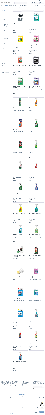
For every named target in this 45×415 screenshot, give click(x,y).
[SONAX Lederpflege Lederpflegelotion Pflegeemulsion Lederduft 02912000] (36, 250)
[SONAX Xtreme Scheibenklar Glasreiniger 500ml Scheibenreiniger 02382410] (36, 313)
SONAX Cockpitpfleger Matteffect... (19, 213)
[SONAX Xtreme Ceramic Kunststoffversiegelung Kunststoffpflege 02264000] (20, 123)
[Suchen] (26, 3)
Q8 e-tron (4, 56)
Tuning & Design (6, 39)
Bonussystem (4, 70)
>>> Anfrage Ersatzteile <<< (5, 388)
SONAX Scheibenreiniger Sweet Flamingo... (34, 45)
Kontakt (13, 383)
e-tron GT (4, 58)
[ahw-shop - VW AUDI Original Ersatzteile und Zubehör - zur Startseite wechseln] (5, 3)
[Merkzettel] (32, 3)
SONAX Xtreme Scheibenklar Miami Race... (19, 362)
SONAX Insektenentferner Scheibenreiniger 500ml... (33, 171)
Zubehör (5, 40)
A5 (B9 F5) (4, 20)
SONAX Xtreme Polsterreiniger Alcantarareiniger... (34, 193)
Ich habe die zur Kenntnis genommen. (37, 389)
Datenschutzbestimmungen (37, 389)
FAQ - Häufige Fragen (15, 381)
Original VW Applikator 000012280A (19, 276)
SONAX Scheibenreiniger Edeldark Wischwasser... (35, 66)
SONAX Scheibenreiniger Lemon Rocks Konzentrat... (35, 341)
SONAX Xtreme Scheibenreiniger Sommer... (34, 87)
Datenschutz (24, 388)
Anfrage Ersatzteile (14, 382)
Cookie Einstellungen (25, 382)
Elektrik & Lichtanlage (6, 26)
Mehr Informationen (13, 413)
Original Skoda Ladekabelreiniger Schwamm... (19, 23)
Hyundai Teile (4, 67)
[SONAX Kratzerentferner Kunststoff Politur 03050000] (20, 144)
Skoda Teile (4, 65)
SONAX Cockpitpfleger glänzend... (19, 107)
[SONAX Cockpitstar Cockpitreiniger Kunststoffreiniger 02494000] (36, 102)
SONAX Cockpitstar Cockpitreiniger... (35, 107)
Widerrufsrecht (24, 383)
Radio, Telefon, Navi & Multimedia (6, 34)
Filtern (16, 10)
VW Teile (3, 61)
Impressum (24, 389)
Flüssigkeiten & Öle (6, 31)
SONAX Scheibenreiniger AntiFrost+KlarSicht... (33, 277)
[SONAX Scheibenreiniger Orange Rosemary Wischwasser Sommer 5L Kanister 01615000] (20, 81)
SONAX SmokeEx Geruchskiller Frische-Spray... (36, 129)
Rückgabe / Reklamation (15, 385)
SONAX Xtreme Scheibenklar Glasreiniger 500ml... (34, 319)
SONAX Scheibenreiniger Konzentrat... (20, 319)
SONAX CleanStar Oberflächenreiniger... (36, 149)
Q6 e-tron (4, 52)
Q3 (3, 48)
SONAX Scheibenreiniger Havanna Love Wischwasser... (20, 66)
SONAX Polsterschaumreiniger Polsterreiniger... (18, 193)
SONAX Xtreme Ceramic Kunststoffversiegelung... (17, 129)
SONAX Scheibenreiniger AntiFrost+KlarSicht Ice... (33, 298)
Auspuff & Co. (5, 23)
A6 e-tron (4, 43)
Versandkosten (24, 384)
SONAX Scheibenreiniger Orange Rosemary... (19, 87)
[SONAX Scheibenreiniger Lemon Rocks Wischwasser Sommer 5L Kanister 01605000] (20, 38)
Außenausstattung (6, 24)
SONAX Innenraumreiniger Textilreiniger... (18, 171)
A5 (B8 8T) (4, 19)
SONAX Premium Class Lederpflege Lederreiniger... (19, 256)
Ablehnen (36, 412)
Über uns (23, 386)
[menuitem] (20, 3)
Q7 (3, 53)
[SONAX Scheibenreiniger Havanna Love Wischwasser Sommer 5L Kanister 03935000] (20, 60)
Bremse (4, 25)
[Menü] (43, 401)
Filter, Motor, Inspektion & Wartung (7, 30)
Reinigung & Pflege (6, 37)
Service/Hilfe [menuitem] (42, 0)
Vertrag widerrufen (15, 386)
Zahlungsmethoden (25, 385)
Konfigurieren (41, 412)
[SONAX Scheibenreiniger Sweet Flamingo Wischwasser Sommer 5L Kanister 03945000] (36, 38)
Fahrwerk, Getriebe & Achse (6, 28)
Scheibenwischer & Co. (6, 38)
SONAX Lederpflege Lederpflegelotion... (36, 255)
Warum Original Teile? (5, 72)
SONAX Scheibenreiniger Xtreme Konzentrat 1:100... (19, 341)
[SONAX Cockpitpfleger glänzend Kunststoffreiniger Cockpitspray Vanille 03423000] (20, 102)
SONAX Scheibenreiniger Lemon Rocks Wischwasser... (20, 45)
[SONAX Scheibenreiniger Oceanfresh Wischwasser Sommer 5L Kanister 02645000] (36, 17)
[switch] (42, 407)
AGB (23, 381)
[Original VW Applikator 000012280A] (20, 271)
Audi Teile (3, 10)
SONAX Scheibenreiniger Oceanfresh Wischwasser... (35, 23)
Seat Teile (3, 63)
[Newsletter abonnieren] (43, 387)
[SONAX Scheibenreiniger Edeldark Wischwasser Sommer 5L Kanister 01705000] (36, 60)
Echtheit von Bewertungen (26, 387)
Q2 (3, 47)
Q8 (3, 54)
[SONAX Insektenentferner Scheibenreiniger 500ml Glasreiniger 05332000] (36, 165)
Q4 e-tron (4, 49)
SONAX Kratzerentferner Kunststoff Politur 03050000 (19, 150)
